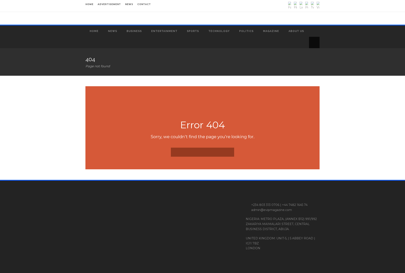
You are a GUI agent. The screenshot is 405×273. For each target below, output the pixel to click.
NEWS (129, 4)
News (112, 31)
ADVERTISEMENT (109, 4)
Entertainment (164, 31)
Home (94, 31)
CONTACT (144, 4)
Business (134, 31)
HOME (89, 4)
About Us (296, 31)
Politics (246, 31)
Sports (193, 31)
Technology (219, 31)
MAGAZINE (271, 31)
